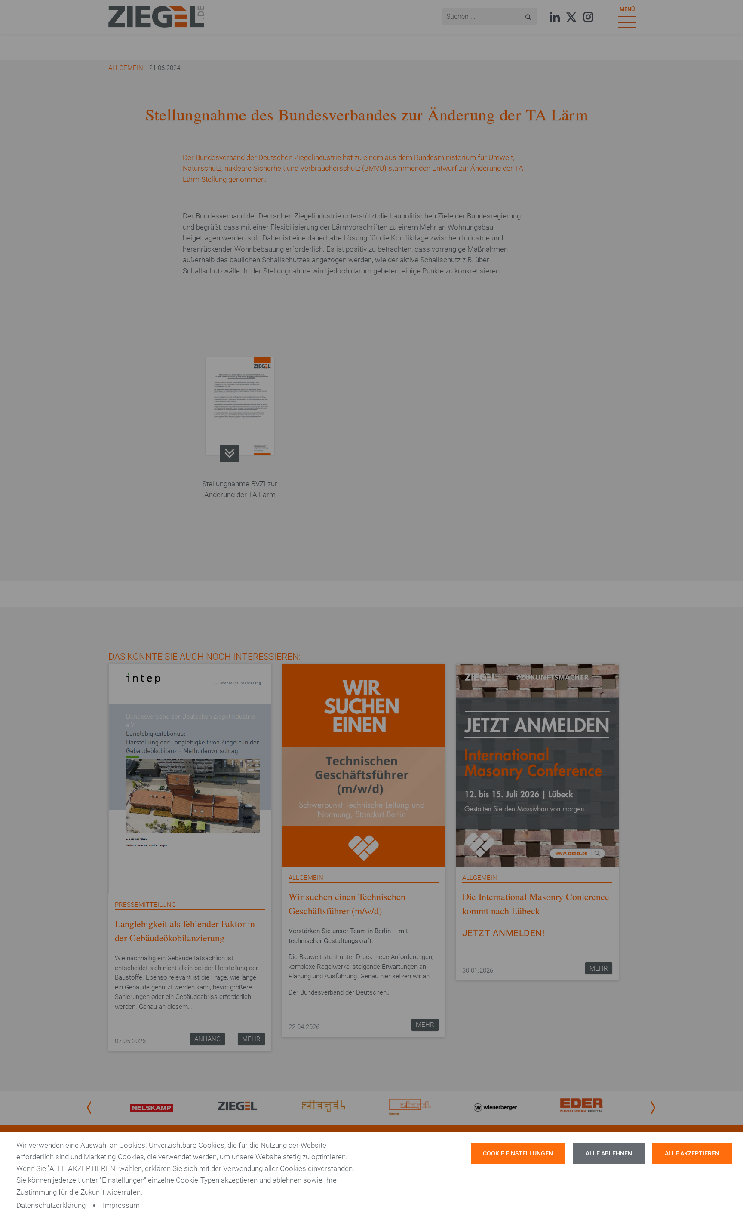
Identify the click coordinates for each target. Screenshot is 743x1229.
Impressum (121, 1205)
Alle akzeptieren (692, 1153)
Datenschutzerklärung (51, 1205)
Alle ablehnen (609, 1153)
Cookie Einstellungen (518, 1153)
